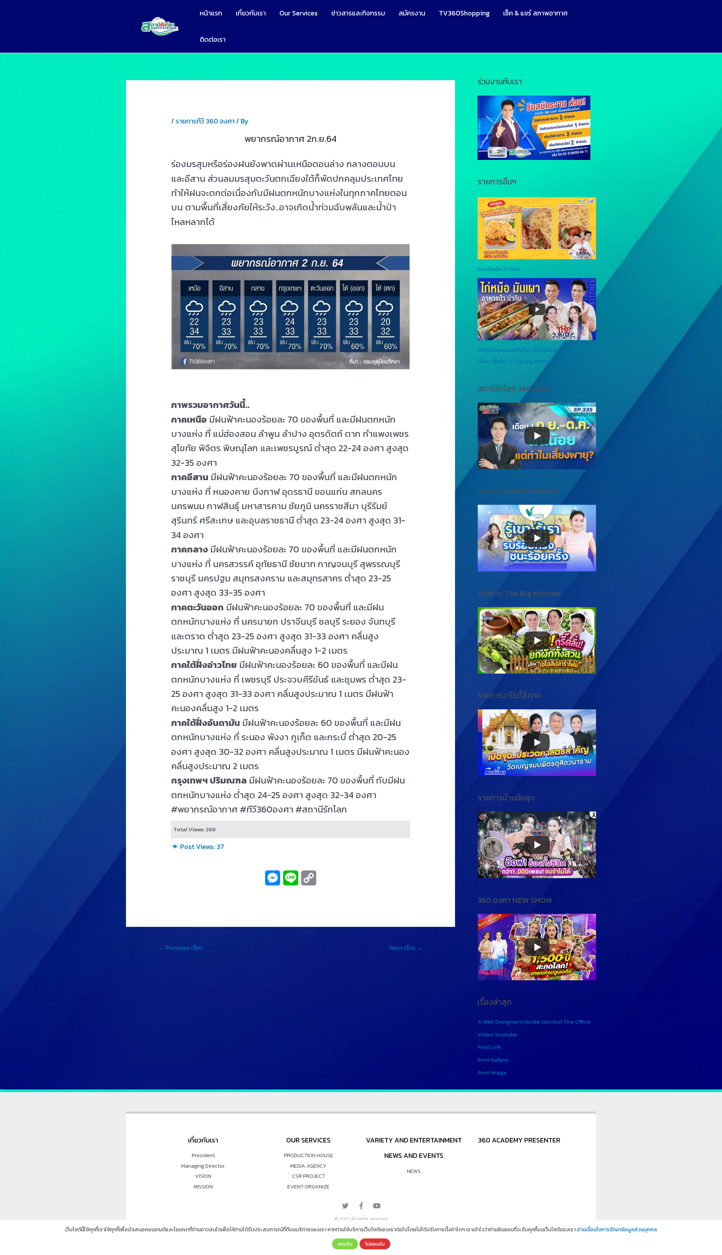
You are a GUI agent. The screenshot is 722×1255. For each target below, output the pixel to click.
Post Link (489, 1046)
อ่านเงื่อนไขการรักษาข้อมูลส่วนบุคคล (617, 1230)
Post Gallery (493, 1059)
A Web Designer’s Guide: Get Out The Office (534, 1021)
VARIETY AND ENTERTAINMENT (414, 1140)
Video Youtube (497, 1034)
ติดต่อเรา (213, 39)
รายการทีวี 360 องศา (205, 121)
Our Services (298, 13)
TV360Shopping (464, 13)
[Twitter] (345, 1205)
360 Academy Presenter (519, 1140)
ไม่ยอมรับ (375, 1243)
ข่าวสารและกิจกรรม (358, 13)
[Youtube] (376, 1205)
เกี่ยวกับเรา (251, 13)
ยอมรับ (345, 1243)
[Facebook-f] (361, 1205)
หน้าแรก (211, 13)
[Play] (537, 436)
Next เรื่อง (406, 947)
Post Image (492, 1072)
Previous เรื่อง (180, 947)
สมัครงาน (412, 13)
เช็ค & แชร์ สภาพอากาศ (535, 13)
